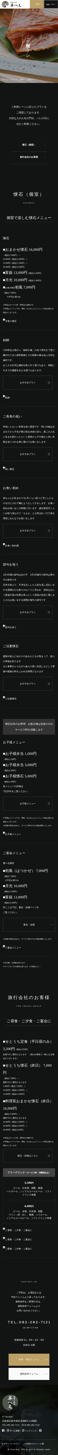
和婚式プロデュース (34, 1444)
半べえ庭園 (14, 1431)
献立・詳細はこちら (28, 1155)
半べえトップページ (9, 80)
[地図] (34, 1421)
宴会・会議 (29, 924)
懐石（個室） (29, 145)
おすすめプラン (28, 382)
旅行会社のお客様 (29, 157)
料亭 (22, 80)
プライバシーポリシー (12, 1444)
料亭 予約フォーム (29, 1359)
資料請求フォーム (29, 1374)
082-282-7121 (35, 1322)
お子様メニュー (28, 803)
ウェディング (30, 1431)
